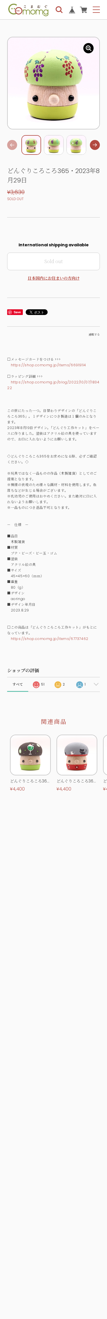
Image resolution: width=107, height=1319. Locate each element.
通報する (94, 334)
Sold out (53, 261)
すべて (18, 684)
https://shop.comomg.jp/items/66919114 (48, 365)
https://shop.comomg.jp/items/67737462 (49, 638)
